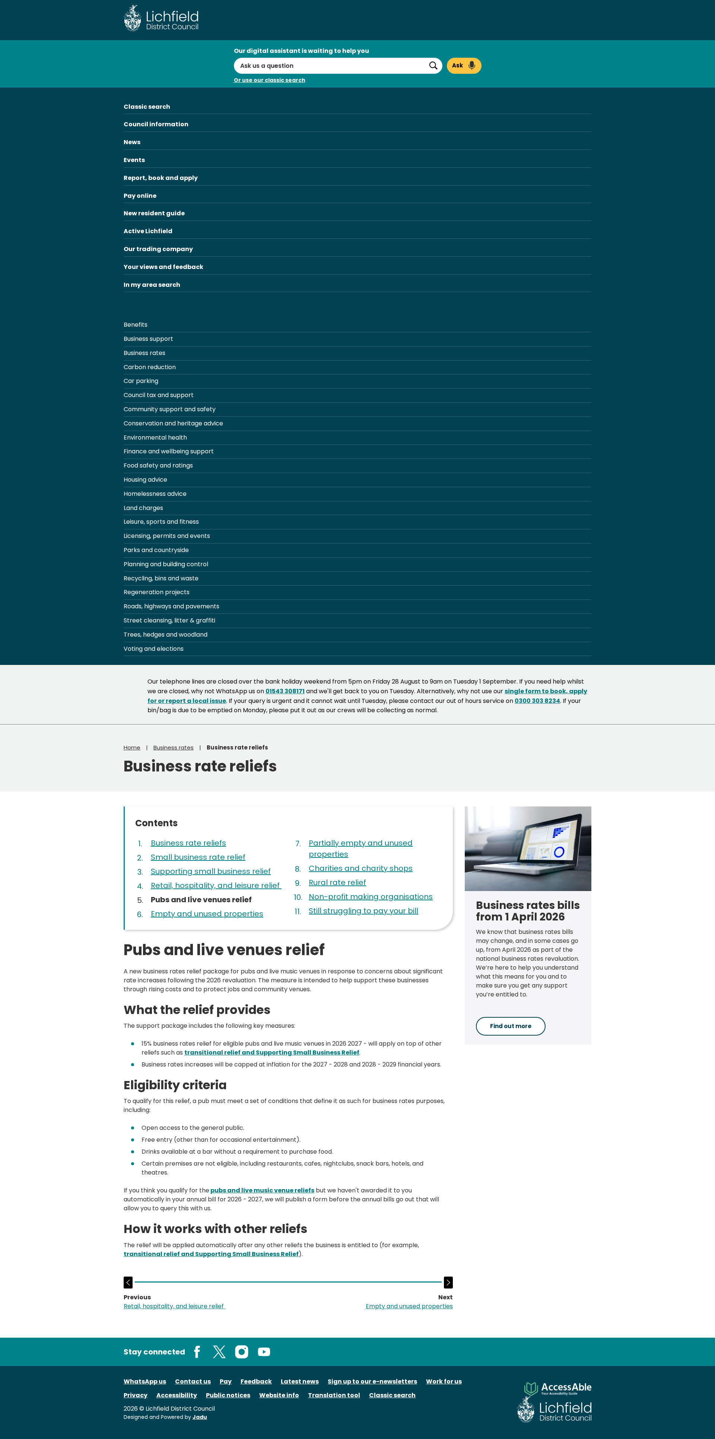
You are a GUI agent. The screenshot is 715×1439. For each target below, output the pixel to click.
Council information (156, 124)
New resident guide (154, 213)
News (132, 142)
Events (134, 160)
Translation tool (334, 1395)
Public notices (228, 1395)
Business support (148, 339)
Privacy (135, 1395)
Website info (279, 1395)
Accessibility (176, 1395)
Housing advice (145, 479)
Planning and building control (166, 564)
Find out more (510, 1026)
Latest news (300, 1381)
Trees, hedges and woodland (165, 634)
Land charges (143, 508)
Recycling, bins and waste (161, 578)
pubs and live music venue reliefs (262, 1190)
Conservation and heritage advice (173, 423)
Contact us (193, 1381)
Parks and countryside (156, 550)
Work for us (444, 1381)
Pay (226, 1381)
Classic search (147, 106)
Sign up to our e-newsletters (372, 1381)
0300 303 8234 (537, 701)
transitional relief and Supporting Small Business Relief (271, 1052)
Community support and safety (170, 409)
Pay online (140, 195)
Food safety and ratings (158, 465)
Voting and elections (154, 648)
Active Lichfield (148, 231)
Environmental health (155, 437)
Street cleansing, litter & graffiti (169, 620)
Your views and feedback (163, 267)
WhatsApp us (145, 1381)
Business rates (144, 353)
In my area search (152, 284)
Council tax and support (159, 395)
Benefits (135, 324)
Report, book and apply (161, 178)
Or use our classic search (269, 80)
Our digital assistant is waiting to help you (301, 51)
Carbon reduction (150, 367)
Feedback (256, 1381)
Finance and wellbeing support (169, 451)
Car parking (141, 381)
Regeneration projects (157, 592)
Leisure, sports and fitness (161, 521)
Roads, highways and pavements (171, 606)
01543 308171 (285, 691)
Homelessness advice (155, 493)
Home (132, 747)
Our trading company (158, 249)
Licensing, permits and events (167, 536)
